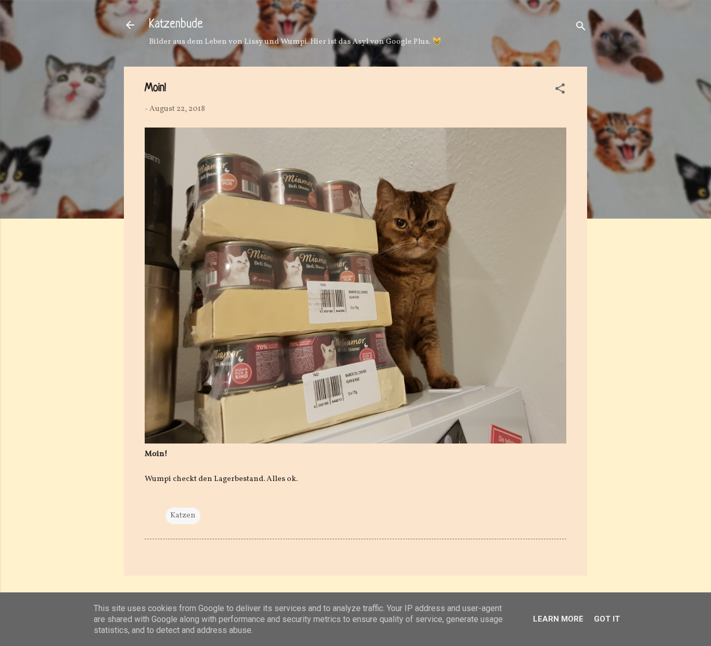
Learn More (558, 619)
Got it (607, 619)
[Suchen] (581, 28)
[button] (560, 90)
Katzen (183, 515)
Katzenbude (176, 24)
